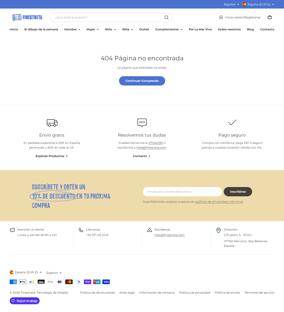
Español (229, 4)
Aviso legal (127, 292)
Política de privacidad (194, 292)
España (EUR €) (259, 4)
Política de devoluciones (97, 292)
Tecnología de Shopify (52, 292)
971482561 (156, 143)
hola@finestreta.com (151, 147)
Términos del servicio (259, 292)
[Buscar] (166, 17)
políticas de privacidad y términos (219, 201)
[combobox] (111, 17)
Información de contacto (157, 292)
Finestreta (28, 292)
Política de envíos (227, 292)
